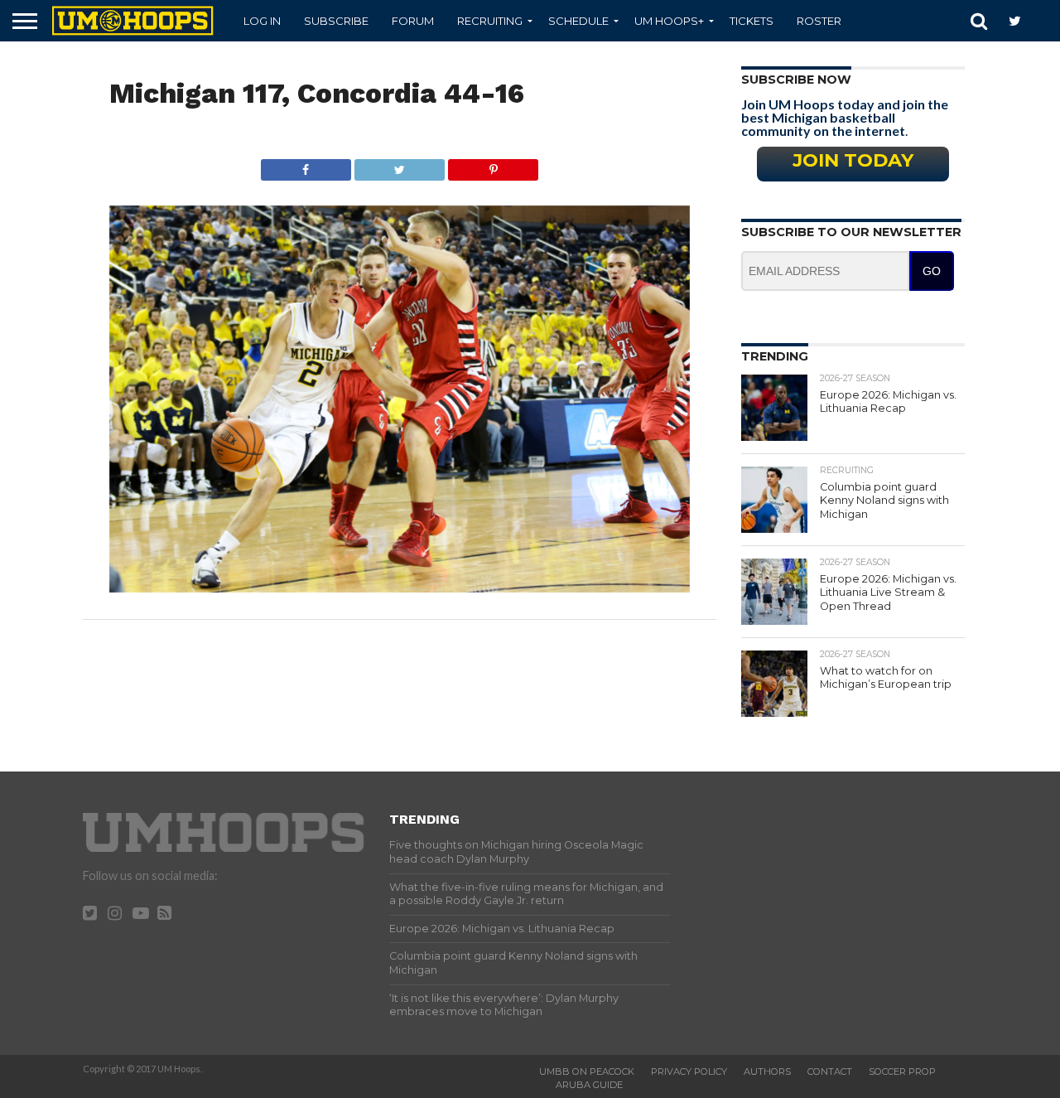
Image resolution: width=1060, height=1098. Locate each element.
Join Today (853, 160)
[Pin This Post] (492, 165)
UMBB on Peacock (586, 1071)
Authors (767, 1071)
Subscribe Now (796, 79)
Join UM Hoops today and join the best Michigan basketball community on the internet (844, 117)
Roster (819, 20)
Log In (262, 20)
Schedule (578, 20)
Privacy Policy (689, 1071)
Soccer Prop (902, 1071)
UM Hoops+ (669, 20)
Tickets (751, 20)
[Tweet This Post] (399, 165)
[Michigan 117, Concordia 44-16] (399, 587)
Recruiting (490, 20)
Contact (829, 1071)
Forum (413, 20)
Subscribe (336, 20)
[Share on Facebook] (306, 165)
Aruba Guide (589, 1085)
